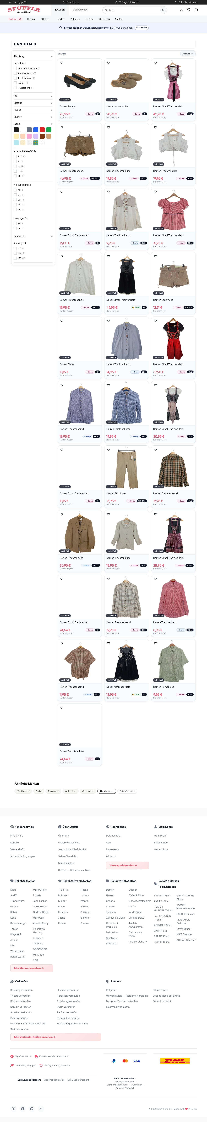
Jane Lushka (40, 900)
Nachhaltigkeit (66, 863)
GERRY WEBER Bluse (185, 897)
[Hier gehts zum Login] (181, 10)
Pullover (63, 895)
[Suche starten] (163, 10)
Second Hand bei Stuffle (72, 849)
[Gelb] (16, 136)
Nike (13, 945)
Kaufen (60, 9)
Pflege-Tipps (160, 990)
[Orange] (22, 136)
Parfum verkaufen (67, 1012)
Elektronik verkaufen (118, 1006)
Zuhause (75, 19)
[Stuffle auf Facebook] (22, 1109)
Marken (119, 19)
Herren (45, 19)
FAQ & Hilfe (16, 835)
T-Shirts (63, 889)
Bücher (133, 889)
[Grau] (29, 129)
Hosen (62, 923)
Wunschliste (161, 849)
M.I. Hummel (23, 791)
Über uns (63, 835)
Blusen (62, 906)
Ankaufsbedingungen (22, 856)
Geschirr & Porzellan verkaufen (28, 1023)
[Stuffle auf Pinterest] (31, 1109)
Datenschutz (113, 835)
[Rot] (42, 129)
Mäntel (85, 900)
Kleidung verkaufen (21, 990)
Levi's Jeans (184, 928)
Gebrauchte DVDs (135, 934)
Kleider (62, 900)
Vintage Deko (136, 917)
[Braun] (42, 136)
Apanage (38, 938)
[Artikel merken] (62, 62)
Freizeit (90, 19)
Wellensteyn (70, 791)
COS (35, 960)
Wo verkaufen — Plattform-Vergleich (127, 995)
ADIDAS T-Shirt (163, 925)
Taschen (111, 912)
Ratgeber (111, 990)
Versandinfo (17, 849)
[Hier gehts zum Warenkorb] (196, 10)
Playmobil (16, 934)
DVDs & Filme (136, 895)
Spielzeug (104, 19)
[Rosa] (29, 136)
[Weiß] (22, 129)
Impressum (112, 849)
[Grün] (48, 129)
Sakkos (85, 906)
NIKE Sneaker (184, 934)
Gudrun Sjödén (41, 912)
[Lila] (35, 136)
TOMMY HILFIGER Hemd (186, 906)
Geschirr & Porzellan (112, 925)
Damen (31, 19)
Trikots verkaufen (20, 995)
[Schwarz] (16, 129)
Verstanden (141, 28)
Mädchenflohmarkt (54, 1079)
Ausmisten (136, 1084)
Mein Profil (160, 835)
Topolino (38, 943)
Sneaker (85, 923)
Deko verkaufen (19, 1018)
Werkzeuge (135, 912)
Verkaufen (80, 9)
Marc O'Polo (40, 889)
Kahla (13, 912)
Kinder (60, 19)
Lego (13, 917)
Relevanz (188, 54)
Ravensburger (18, 923)
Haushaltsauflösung (124, 1081)
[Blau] (35, 129)
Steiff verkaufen (19, 1029)
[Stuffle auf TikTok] (41, 1109)
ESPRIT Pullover (186, 914)
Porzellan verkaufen (68, 995)
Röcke (84, 889)
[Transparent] (42, 142)
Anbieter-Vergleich (125, 1088)
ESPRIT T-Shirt (162, 895)
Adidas (14, 940)
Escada (37, 895)
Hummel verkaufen (68, 990)
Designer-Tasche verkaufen (122, 1001)
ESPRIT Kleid (161, 936)
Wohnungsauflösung (117, 1084)
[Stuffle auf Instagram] (13, 1109)
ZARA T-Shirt (161, 901)
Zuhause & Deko (115, 917)
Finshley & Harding (39, 930)
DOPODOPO (40, 949)
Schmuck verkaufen (68, 1018)
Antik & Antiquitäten (136, 925)
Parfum (133, 906)
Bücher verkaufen (20, 1001)
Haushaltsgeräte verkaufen (72, 1023)
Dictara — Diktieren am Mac (74, 870)
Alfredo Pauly (40, 923)
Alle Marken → (107, 791)
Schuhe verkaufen (20, 1006)
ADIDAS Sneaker (186, 940)
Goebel (39, 791)
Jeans (61, 917)
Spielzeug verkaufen (69, 1001)
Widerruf (111, 856)
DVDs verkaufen (66, 1006)
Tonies (14, 928)
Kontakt (14, 842)
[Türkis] (16, 142)
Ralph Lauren (17, 956)
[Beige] (48, 136)
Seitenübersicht (127, 791)
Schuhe (85, 917)
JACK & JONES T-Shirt (162, 917)
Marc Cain (38, 917)
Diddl (13, 889)
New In (15, 19)
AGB (108, 842)
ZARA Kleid (160, 930)
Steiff (13, 895)
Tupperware (53, 791)
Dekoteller (112, 932)
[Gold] (22, 142)
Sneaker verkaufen (21, 1012)
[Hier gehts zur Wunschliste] (189, 10)
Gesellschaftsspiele (139, 900)
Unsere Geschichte (69, 842)
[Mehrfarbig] (35, 142)
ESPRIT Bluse (162, 941)
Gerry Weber (88, 791)
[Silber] (29, 142)
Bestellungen (161, 842)
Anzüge (85, 912)
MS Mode (38, 954)
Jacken (85, 895)
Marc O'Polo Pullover (183, 921)
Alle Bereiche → (138, 941)
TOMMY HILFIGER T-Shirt (164, 908)
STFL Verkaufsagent (78, 1079)
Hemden (63, 912)
